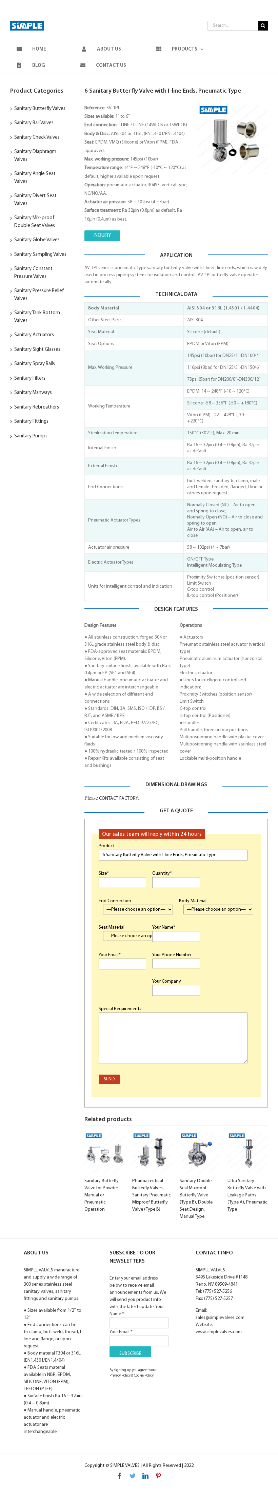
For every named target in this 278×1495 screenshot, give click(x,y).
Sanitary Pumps (30, 436)
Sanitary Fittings (31, 421)
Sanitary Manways (33, 392)
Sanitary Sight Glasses (37, 349)
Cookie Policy (144, 1376)
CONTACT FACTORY (118, 798)
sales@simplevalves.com (220, 1317)
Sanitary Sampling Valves (40, 254)
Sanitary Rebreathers (36, 407)
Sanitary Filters (29, 378)
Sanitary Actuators (34, 335)
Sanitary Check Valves (37, 137)
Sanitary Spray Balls (34, 363)
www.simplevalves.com (219, 1332)
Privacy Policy (120, 1376)
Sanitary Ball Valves (34, 123)
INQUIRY (102, 235)
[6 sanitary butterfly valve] (232, 139)
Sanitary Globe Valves (37, 240)
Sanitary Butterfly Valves (39, 108)
